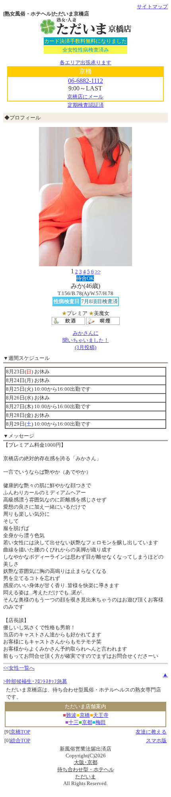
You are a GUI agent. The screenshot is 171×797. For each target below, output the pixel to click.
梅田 (100, 722)
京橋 (85, 715)
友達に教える (151, 732)
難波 (71, 715)
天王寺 (101, 715)
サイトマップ (152, 7)
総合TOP (20, 740)
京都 (87, 722)
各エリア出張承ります (85, 62)
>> (98, 272)
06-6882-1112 (85, 80)
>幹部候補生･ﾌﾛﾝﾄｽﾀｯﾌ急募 (35, 681)
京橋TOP (20, 732)
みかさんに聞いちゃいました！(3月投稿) (85, 340)
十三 (73, 722)
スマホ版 (156, 740)
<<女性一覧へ (19, 668)
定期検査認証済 (86, 105)
